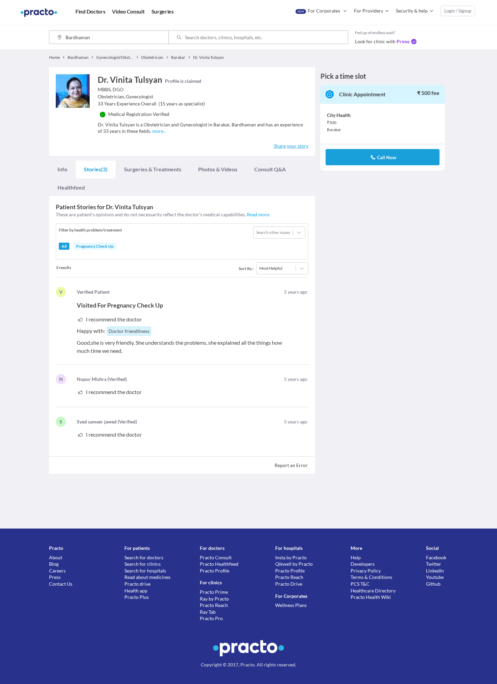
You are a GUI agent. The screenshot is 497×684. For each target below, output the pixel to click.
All (64, 246)
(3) (96, 169)
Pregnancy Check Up (95, 246)
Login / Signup (457, 11)
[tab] (62, 169)
